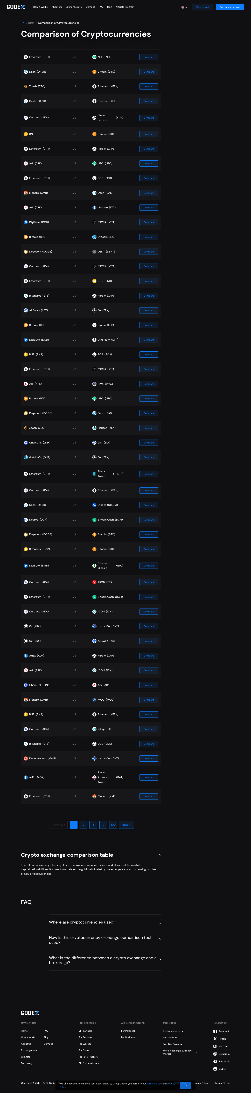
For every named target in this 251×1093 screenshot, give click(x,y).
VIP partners (85, 1031)
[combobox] (126, 7)
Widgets (25, 1057)
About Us (57, 6)
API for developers (89, 1063)
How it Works (40, 6)
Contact (90, 6)
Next (125, 824)
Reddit (222, 1069)
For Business (128, 1037)
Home (24, 1031)
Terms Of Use (154, 1083)
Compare (149, 57)
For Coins (84, 1050)
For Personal (128, 1031)
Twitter (222, 1039)
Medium (223, 1046)
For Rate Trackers (88, 1057)
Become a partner (230, 7)
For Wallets (85, 1044)
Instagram (224, 1054)
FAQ (101, 6)
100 (113, 824)
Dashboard (202, 7)
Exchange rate (74, 6)
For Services (85, 1037)
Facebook (224, 1031)
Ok (185, 1085)
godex (29, 23)
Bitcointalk (224, 1061)
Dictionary (26, 1063)
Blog (109, 6)
